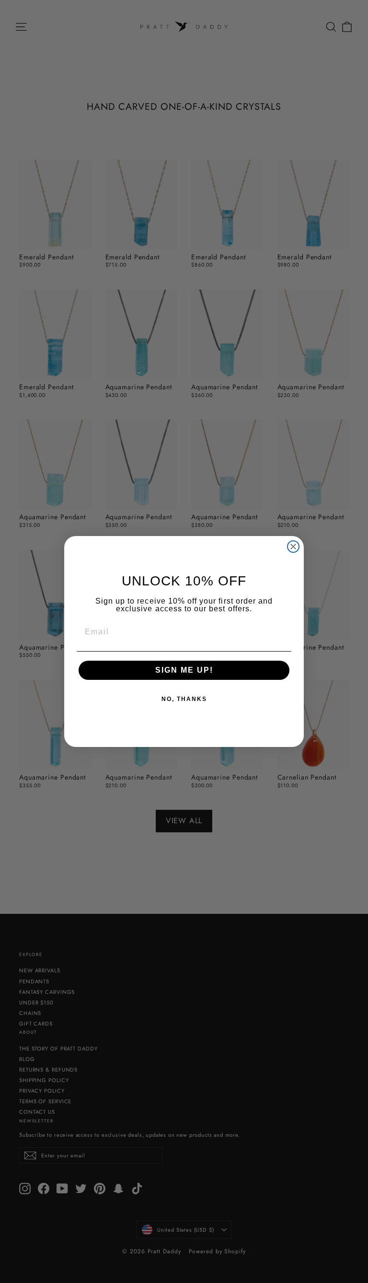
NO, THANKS (184, 699)
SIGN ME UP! (184, 670)
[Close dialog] (293, 546)
